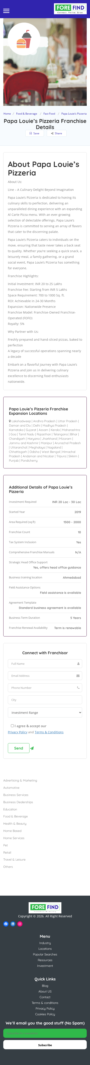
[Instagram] (19, 924)
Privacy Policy (17, 732)
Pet (5, 845)
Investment (45, 966)
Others (8, 867)
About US (45, 991)
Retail (7, 852)
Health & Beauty (14, 824)
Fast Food (49, 113)
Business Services (15, 795)
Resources (45, 960)
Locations (45, 949)
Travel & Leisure (14, 859)
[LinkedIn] (13, 924)
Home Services (13, 838)
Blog (45, 986)
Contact (45, 997)
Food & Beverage (26, 113)
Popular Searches (45, 954)
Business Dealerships (18, 802)
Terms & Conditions (49, 732)
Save (36, 133)
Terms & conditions (45, 1003)
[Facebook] (6, 924)
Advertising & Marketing (20, 780)
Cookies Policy (45, 1014)
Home (7, 113)
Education (10, 809)
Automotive (11, 788)
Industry (45, 943)
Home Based (12, 831)
